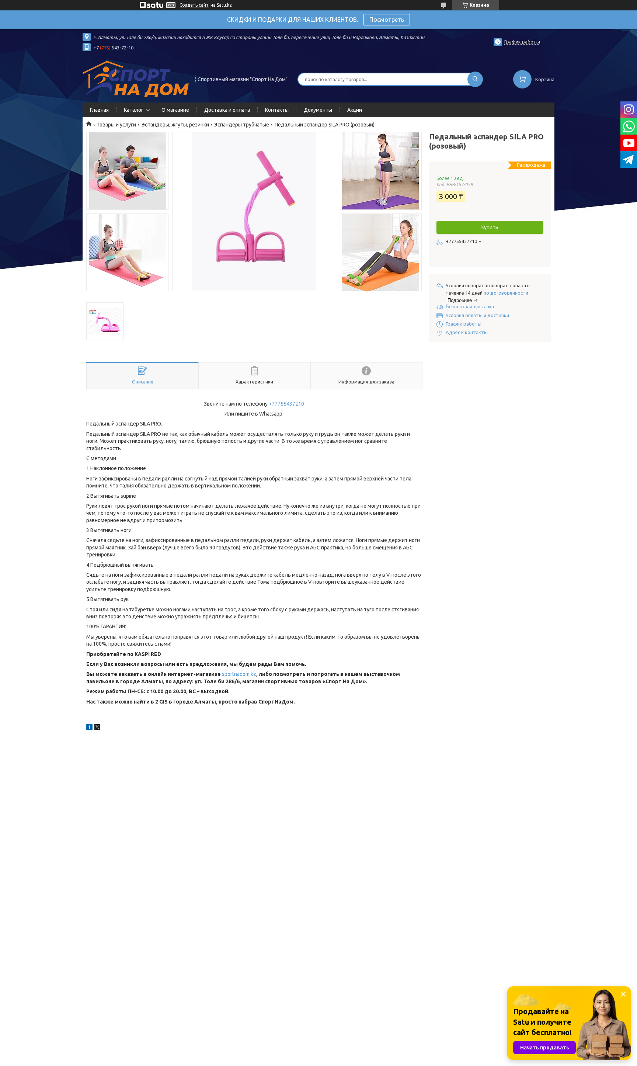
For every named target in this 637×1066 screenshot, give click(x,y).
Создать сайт (194, 5)
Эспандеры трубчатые (241, 125)
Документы (318, 109)
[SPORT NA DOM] (136, 78)
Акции (354, 109)
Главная (99, 109)
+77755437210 (286, 404)
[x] (97, 728)
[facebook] (89, 728)
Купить (489, 227)
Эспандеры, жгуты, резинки (175, 125)
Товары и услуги (116, 125)
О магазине (175, 109)
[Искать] (475, 79)
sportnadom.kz (239, 674)
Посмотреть (386, 19)
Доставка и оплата (227, 109)
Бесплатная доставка (470, 306)
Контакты (277, 109)
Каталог (133, 109)
